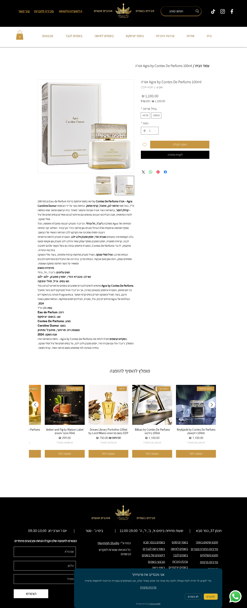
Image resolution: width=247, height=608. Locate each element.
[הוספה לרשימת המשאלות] (145, 144)
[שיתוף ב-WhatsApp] (150, 172)
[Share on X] (143, 172)
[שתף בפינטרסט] (158, 172)
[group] (123, 421)
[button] (20, 35)
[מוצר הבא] (35, 404)
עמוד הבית (202, 65)
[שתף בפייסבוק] (165, 172)
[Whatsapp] (235, 596)
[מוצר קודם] (211, 404)
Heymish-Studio (108, 543)
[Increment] (144, 130)
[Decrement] (155, 130)
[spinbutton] (150, 130)
